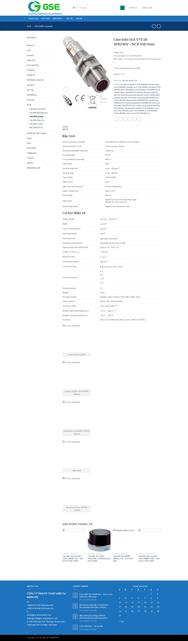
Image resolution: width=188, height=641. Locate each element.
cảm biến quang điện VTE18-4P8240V (133, 84)
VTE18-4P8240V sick (142, 113)
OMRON (31, 75)
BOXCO (30, 45)
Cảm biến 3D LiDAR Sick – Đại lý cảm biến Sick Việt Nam (96, 595)
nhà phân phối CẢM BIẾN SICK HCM (143, 103)
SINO (29, 138)
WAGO (30, 163)
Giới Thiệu (45, 19)
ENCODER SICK (36, 127)
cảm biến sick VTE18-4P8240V (137, 87)
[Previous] (66, 64)
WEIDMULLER (33, 168)
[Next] (105, 64)
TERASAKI (32, 153)
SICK (29, 26)
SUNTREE (31, 148)
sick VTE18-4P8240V (137, 111)
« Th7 (121, 621)
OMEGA (31, 70)
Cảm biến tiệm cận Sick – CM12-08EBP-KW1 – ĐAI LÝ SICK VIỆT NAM (148, 558)
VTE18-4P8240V (151, 111)
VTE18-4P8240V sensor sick (124, 113)
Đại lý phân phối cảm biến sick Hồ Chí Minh (140, 95)
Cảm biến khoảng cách (38, 113)
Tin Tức (69, 19)
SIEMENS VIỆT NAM (36, 133)
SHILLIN (31, 100)
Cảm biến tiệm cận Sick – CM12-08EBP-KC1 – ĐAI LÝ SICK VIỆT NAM (72, 558)
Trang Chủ (33, 19)
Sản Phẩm (57, 19)
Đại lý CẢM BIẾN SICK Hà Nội (131, 90)
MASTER (31, 60)
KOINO (30, 55)
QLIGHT (31, 85)
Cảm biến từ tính (36, 124)
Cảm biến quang (43, 26)
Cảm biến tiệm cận (36, 120)
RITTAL (30, 90)
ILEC (29, 50)
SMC (29, 143)
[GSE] (47, 8)
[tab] (65, 129)
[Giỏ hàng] (160, 8)
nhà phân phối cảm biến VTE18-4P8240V (139, 108)
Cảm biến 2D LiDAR (37, 109)
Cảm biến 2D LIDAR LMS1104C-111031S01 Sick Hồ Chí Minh (99, 558)
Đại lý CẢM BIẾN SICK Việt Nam (132, 92)
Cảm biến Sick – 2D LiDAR (91, 626)
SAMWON (32, 95)
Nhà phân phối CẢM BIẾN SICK (137, 100)
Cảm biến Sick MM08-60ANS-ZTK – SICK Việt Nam (123, 558)
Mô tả (65, 129)
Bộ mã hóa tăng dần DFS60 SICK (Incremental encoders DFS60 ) (94, 606)
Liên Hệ (79, 19)
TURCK (30, 158)
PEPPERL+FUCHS (35, 80)
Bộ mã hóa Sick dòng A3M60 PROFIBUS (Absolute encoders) (94, 616)
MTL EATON (33, 65)
